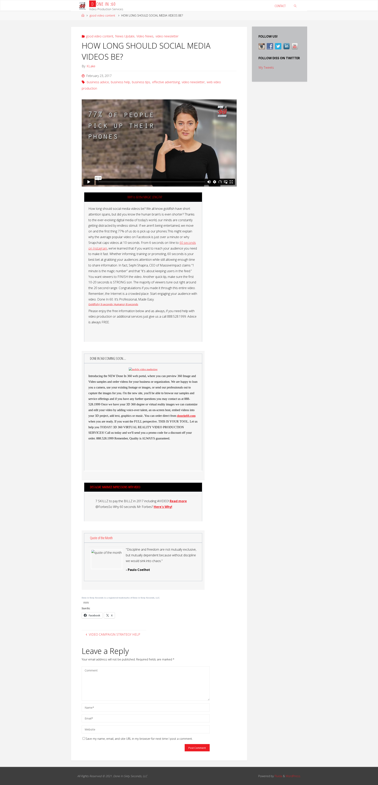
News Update (124, 36)
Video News (144, 36)
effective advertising (166, 82)
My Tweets (266, 67)
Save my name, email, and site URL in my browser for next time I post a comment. (139, 739)
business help (120, 82)
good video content (102, 15)
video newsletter (167, 36)
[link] (295, 5)
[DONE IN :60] (82, 5)
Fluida (278, 776)
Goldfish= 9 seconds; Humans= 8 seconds (113, 304)
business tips (141, 82)
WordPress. (293, 776)
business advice (98, 82)
